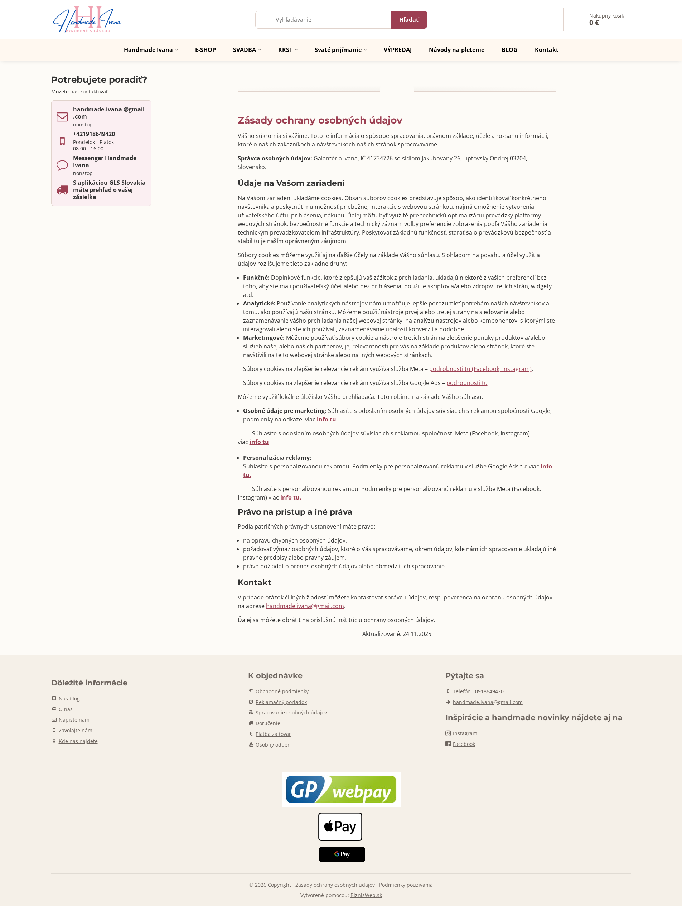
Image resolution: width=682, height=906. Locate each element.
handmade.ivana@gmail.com (305, 606)
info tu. (290, 497)
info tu (259, 442)
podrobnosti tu (467, 383)
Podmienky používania (406, 884)
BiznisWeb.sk (366, 895)
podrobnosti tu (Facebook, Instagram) (480, 369)
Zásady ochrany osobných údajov (335, 884)
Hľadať (409, 20)
